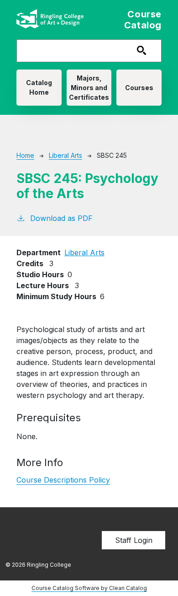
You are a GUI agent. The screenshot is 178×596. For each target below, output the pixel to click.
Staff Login (133, 540)
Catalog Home (39, 87)
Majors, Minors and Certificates (89, 87)
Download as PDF (61, 218)
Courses (139, 87)
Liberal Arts (65, 155)
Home (25, 155)
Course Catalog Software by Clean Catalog (89, 588)
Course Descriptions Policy (63, 479)
